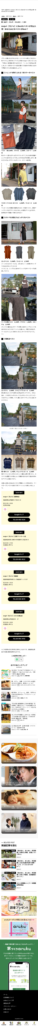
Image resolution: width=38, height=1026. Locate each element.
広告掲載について (9, 997)
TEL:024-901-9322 (19, 559)
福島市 (5, 22)
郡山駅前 (18, 22)
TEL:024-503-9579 (19, 599)
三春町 (24, 22)
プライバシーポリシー (10, 1006)
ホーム (5, 994)
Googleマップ (19, 514)
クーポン (12, 19)
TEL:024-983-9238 (19, 520)
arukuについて (8, 1000)
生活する (4, 19)
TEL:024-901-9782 (19, 639)
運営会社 (6, 1003)
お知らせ (6, 1012)
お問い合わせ (7, 1009)
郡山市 (11, 22)
